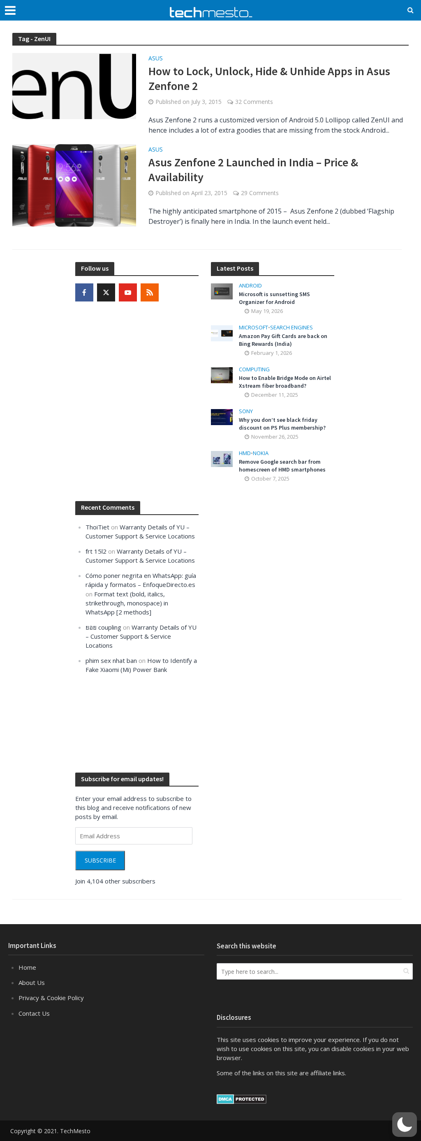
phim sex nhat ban (111, 660)
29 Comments (260, 193)
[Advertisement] (272, 627)
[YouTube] (128, 292)
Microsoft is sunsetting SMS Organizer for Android (274, 298)
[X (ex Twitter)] (106, 292)
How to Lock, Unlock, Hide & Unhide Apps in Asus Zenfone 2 (269, 78)
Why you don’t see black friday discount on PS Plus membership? (282, 423)
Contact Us (34, 1013)
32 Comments (254, 102)
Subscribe (100, 860)
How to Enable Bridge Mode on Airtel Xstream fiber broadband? (285, 381)
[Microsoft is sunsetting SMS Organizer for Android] (222, 290)
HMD (245, 453)
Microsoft (253, 327)
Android (250, 285)
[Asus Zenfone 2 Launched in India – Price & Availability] (74, 184)
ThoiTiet (97, 527)
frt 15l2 (96, 551)
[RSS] (150, 292)
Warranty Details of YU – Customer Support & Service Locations (141, 636)
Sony (246, 411)
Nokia (260, 453)
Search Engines (291, 327)
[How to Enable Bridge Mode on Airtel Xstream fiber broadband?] (222, 374)
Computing (254, 369)
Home (27, 967)
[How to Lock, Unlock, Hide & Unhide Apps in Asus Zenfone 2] (74, 85)
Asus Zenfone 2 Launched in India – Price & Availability (253, 169)
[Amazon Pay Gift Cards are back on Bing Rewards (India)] (222, 333)
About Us (32, 982)
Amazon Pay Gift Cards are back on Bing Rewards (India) (283, 339)
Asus (155, 58)
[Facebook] (84, 292)
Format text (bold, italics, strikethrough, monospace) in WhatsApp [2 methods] (127, 603)
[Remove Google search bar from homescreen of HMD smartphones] (222, 458)
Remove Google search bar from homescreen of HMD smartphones (282, 465)
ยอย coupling (103, 627)
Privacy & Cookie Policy (51, 998)
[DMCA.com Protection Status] (241, 1098)
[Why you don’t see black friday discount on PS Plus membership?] (222, 416)
